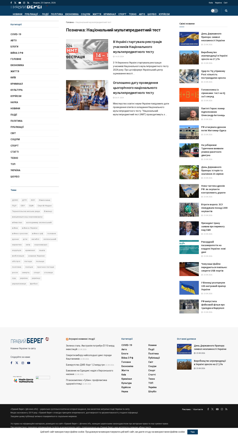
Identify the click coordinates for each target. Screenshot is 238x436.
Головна (70, 22)
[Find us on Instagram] (24, 3)
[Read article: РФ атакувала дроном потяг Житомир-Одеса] (189, 132)
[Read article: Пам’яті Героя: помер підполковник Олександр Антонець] (189, 114)
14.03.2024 (119, 57)
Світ (225, 3)
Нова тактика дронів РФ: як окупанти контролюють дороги (213, 189)
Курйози (164, 14)
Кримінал (110, 14)
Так (193, 432)
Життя (97, 14)
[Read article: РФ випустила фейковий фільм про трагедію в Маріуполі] (189, 306)
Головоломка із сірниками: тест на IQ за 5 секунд (213, 93)
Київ (211, 3)
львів (42, 250)
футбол (34, 284)
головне (51, 233)
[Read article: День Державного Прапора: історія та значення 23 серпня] (189, 172)
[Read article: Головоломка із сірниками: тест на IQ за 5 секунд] (189, 95)
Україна (218, 3)
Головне (16, 59)
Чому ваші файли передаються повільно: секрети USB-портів (214, 267)
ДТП (24, 200)
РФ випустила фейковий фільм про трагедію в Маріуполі (213, 305)
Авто (142, 14)
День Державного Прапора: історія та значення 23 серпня (212, 170)
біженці (48, 211)
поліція (29, 267)
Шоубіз (151, 14)
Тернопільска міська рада (26, 211)
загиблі (35, 239)
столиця (48, 273)
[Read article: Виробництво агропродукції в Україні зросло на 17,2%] (189, 57)
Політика (57, 14)
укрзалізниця (19, 284)
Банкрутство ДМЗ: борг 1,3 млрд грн (85, 364)
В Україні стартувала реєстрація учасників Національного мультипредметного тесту (137, 46)
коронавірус (40, 245)
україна (24, 278)
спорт (37, 273)
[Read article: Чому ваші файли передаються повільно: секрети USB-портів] (189, 269)
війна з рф (37, 233)
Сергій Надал (45, 206)
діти (25, 239)
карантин (17, 245)
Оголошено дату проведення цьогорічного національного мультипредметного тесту (135, 87)
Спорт (122, 14)
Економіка (72, 14)
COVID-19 (16, 34)
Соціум (85, 14)
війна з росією (20, 233)
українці (36, 278)
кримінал (30, 250)
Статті (15, 152)
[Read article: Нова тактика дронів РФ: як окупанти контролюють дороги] (189, 191)
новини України (36, 256)
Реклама (186, 409)
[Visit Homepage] (30, 5)
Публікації (31, 14)
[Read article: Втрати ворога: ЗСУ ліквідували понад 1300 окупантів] (189, 210)
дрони (15, 239)
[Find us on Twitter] (15, 3)
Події (45, 14)
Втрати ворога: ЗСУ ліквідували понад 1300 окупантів (214, 208)
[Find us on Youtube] (20, 3)
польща (40, 261)
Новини (17, 14)
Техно (132, 14)
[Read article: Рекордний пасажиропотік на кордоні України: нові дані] (189, 247)
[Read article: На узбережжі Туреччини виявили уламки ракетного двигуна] (189, 150)
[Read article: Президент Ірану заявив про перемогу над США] (189, 228)
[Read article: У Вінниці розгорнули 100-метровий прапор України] (189, 288)
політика (16, 267)
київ (28, 245)
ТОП (13, 164)
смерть (26, 273)
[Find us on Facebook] (11, 3)
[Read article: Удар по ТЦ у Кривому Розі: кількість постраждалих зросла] (189, 76)
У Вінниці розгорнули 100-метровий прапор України (213, 286)
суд (14, 278)
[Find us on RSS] (28, 3)
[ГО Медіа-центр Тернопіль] (23, 379)
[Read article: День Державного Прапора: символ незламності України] (189, 39)
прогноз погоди (45, 267)
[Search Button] (226, 11)
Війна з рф (17, 53)
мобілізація (18, 256)
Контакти (198, 409)
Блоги (14, 46)
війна (15, 228)
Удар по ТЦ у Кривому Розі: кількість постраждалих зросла (213, 74)
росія (15, 273)
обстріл (16, 261)
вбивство (17, 222)
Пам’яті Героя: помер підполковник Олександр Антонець (213, 112)
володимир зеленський (39, 222)
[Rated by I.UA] (43, 378)
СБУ (23, 206)
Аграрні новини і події (82, 338)
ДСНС (15, 200)
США (31, 206)
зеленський (50, 239)
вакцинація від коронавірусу (27, 217)
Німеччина (44, 200)
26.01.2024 (119, 98)
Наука (14, 102)
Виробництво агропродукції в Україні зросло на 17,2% (214, 56)
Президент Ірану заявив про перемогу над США (213, 226)
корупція (16, 250)
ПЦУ (14, 206)
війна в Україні (30, 228)
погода (28, 261)
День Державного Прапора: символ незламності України (213, 37)
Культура (17, 90)
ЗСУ (33, 200)
